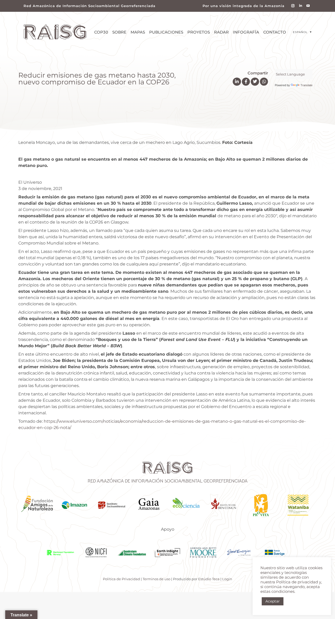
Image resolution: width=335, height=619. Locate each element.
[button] (302, 32)
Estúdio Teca (209, 579)
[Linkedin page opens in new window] (300, 6)
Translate (306, 85)
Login (227, 579)
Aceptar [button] (272, 601)
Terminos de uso (156, 579)
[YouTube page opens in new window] (308, 6)
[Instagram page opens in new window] (293, 6)
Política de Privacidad (121, 579)
